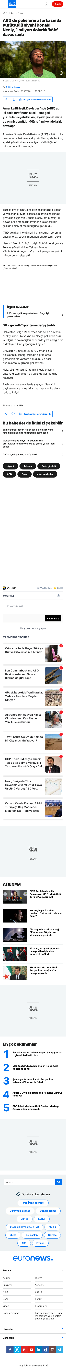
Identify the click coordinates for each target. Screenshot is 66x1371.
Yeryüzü (39, 1285)
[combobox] (33, 1182)
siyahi (10, 466)
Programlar (41, 1306)
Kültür (41, 1218)
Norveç (52, 1234)
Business (7, 1285)
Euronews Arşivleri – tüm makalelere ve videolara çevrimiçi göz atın (48, 1316)
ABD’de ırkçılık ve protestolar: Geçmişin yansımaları (28, 315)
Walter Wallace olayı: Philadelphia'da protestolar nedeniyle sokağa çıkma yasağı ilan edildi (29, 443)
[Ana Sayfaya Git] (12, 4)
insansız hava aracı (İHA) (24, 1226)
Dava (24, 474)
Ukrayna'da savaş (20, 1210)
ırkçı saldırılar (45, 474)
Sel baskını (32, 1234)
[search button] (58, 1182)
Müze (13, 1234)
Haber (11, 13)
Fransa (40, 1243)
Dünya (21, 13)
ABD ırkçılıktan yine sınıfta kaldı (20, 454)
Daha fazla (8, 1337)
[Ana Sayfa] (4, 13)
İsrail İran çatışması (33, 1202)
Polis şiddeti (49, 466)
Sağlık (38, 1291)
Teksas (28, 466)
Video (6, 1306)
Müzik (52, 1226)
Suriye (24, 1218)
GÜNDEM (11, 884)
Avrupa (6, 1277)
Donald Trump (48, 1210)
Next (5, 1291)
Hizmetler (8, 1329)
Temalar (7, 1270)
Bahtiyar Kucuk (13, 87)
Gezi (5, 1298)
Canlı (58, 4)
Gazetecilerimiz (11, 1313)
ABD (9, 474)
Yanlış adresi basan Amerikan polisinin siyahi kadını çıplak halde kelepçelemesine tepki (28, 431)
